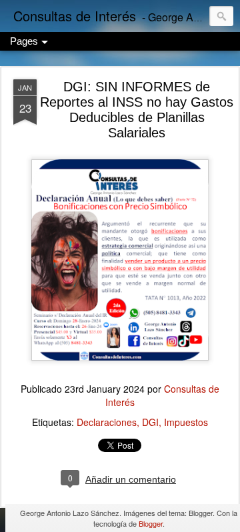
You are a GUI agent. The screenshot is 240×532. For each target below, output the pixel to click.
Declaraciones (107, 422)
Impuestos (186, 422)
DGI (150, 422)
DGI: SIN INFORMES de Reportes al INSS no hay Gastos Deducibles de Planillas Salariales (136, 109)
